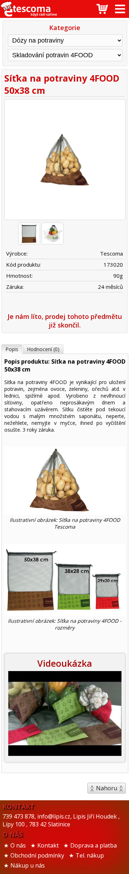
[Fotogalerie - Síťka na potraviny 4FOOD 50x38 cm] (29, 233)
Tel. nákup (90, 855)
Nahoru (106, 788)
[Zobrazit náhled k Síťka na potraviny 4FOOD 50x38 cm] (64, 160)
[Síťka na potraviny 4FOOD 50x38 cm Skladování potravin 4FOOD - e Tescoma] (28, 9)
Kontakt (48, 845)
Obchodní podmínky (37, 855)
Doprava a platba (93, 845)
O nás (18, 845)
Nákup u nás (27, 865)
